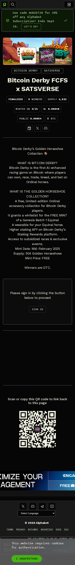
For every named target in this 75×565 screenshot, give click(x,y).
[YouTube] (52, 506)
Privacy (20, 529)
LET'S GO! (31, 26)
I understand (27, 558)
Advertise (47, 529)
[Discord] (45, 128)
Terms (10, 529)
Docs (58, 529)
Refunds (33, 529)
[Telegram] (42, 506)
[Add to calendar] (29, 128)
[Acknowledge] (65, 20)
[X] (37, 128)
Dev (66, 529)
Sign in (37, 309)
